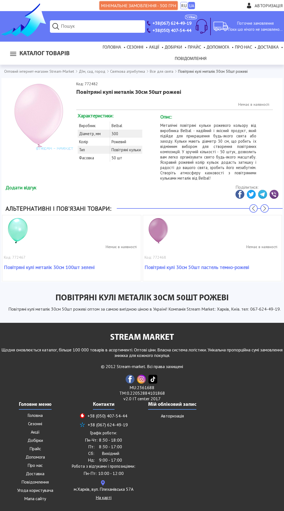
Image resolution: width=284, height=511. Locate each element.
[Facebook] (130, 379)
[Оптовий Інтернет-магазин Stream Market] (23, 35)
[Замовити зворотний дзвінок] (201, 26)
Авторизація (269, 5)
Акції (154, 47)
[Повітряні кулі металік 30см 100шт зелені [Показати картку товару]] (18, 233)
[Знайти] (56, 26)
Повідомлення (191, 59)
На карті (103, 497)
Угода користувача (35, 490)
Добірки (173, 47)
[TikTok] (152, 379)
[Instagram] (141, 379)
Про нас (243, 47)
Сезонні (135, 47)
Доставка (268, 47)
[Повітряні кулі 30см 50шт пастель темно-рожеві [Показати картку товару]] (158, 233)
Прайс (194, 47)
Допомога (218, 47)
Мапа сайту (35, 498)
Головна (112, 47)
